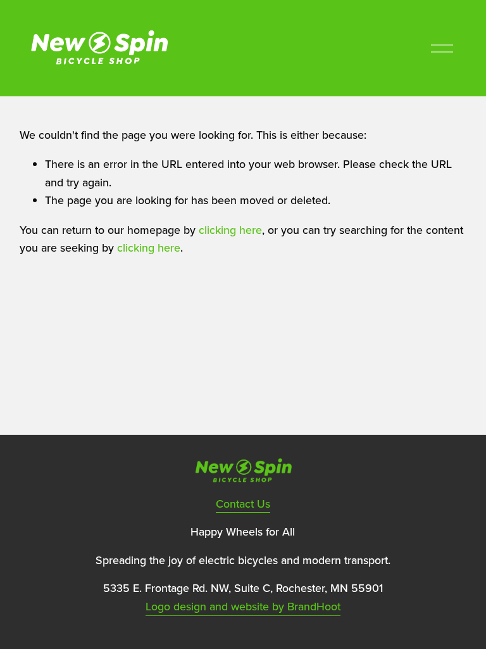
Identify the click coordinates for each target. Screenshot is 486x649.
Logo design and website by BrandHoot (243, 606)
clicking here (230, 230)
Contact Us (243, 503)
